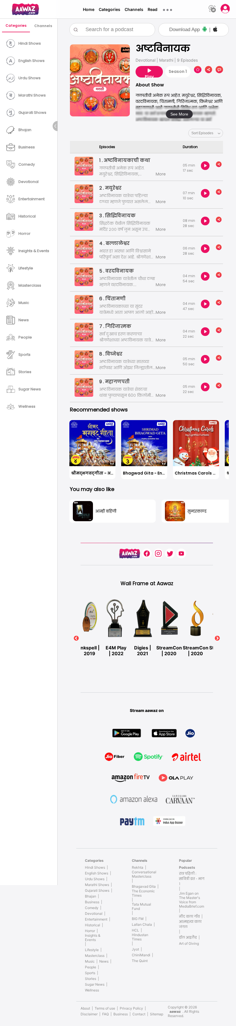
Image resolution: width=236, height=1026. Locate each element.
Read (152, 9)
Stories (90, 978)
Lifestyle (92, 950)
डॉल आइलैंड (188, 937)
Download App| (189, 29)
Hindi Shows (95, 867)
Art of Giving (189, 943)
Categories (109, 9)
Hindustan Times (140, 937)
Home (88, 9)
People (90, 967)
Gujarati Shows (97, 890)
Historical (92, 925)
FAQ (105, 1014)
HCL (135, 930)
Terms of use (105, 1008)
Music (90, 961)
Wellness (92, 990)
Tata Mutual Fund (141, 906)
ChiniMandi (141, 955)
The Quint (140, 961)
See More (179, 114)
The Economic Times (143, 893)
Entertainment (96, 919)
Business (92, 902)
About (85, 1008)
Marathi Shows (97, 885)
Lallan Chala (142, 924)
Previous (76, 638)
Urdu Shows (94, 879)
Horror (90, 931)
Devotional (93, 913)
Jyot (135, 949)
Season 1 (178, 71)
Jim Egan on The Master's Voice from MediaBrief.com (191, 899)
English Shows (96, 873)
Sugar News (94, 984)
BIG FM (138, 919)
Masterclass (94, 955)
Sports (90, 973)
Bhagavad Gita (144, 886)
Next (217, 638)
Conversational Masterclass (144, 874)
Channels (134, 9)
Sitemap (156, 1014)
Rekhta (137, 867)
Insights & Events (92, 937)
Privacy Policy (131, 1008)
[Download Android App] (204, 30)
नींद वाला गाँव (189, 916)
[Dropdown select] (205, 133)
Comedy (91, 908)
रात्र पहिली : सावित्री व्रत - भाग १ (191, 878)
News (104, 961)
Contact (138, 1014)
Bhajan (90, 896)
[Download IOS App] (215, 30)
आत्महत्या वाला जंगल (190, 924)
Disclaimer (89, 1014)
